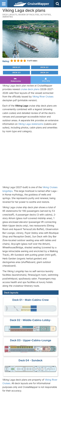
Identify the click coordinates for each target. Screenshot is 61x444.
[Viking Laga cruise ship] (30, 38)
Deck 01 (16, 67)
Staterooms (15, 81)
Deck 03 (16, 72)
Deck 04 (44, 72)
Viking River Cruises (42, 96)
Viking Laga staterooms (30, 123)
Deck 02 (44, 67)
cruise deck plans (30, 89)
